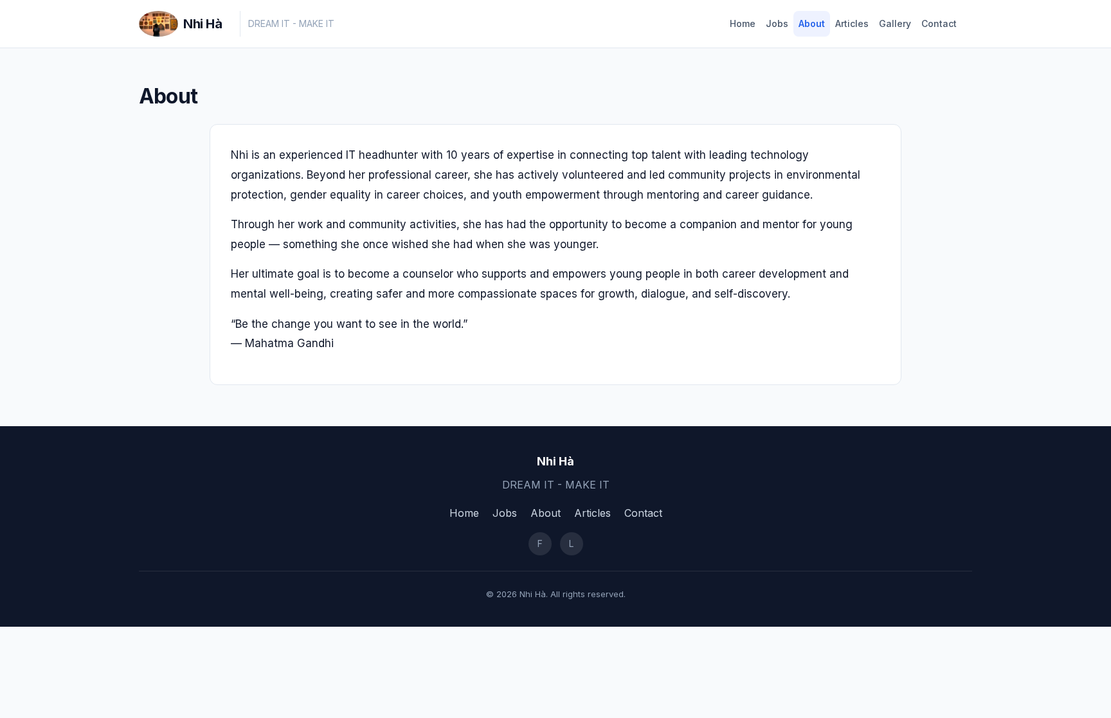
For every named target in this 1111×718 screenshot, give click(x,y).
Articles (852, 23)
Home (742, 23)
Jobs (777, 23)
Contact (939, 23)
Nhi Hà (202, 23)
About (812, 23)
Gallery (895, 23)
